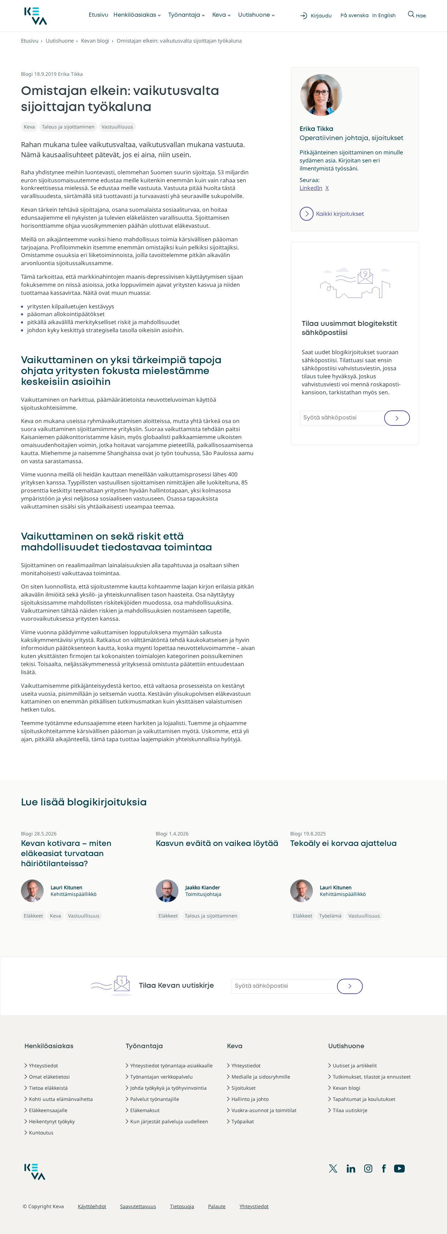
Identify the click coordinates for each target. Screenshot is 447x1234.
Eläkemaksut (145, 1110)
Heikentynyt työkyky (52, 1121)
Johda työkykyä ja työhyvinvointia (168, 1088)
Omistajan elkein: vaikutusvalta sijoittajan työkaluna (179, 40)
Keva (219, 15)
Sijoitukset (244, 1088)
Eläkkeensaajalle (48, 1110)
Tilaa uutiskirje (350, 1110)
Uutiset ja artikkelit (355, 1065)
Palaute (217, 1206)
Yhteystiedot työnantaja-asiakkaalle (171, 1065)
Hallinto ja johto (250, 1099)
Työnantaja (184, 15)
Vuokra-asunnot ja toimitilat (264, 1110)
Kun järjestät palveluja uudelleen (169, 1121)
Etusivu (98, 15)
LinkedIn (311, 188)
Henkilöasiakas (134, 15)
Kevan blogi (95, 40)
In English (384, 16)
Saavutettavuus (138, 1206)
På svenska (354, 16)
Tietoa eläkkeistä (48, 1088)
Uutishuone (254, 15)
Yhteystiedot (43, 1065)
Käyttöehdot (92, 1206)
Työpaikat (243, 1121)
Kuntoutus (41, 1132)
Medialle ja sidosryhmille (261, 1076)
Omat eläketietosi (49, 1076)
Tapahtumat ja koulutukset (364, 1099)
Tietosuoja (182, 1206)
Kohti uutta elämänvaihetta (61, 1099)
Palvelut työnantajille (154, 1099)
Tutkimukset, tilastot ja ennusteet (372, 1076)
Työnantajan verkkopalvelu (161, 1076)
